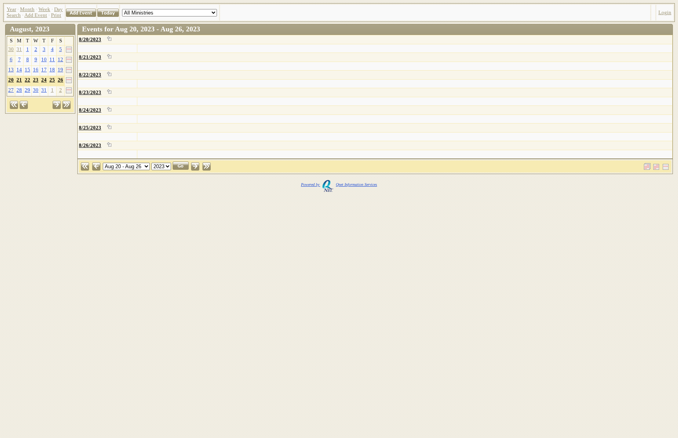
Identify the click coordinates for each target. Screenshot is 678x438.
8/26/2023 (90, 145)
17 (44, 70)
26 (60, 80)
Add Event (35, 15)
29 (27, 90)
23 (35, 80)
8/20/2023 (90, 39)
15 (27, 70)
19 (60, 70)
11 (52, 59)
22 (27, 80)
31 (19, 49)
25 (52, 80)
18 (52, 70)
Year (11, 9)
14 (19, 70)
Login (664, 12)
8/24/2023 (90, 110)
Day (58, 9)
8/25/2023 (90, 128)
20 (11, 80)
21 (19, 80)
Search (14, 15)
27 (11, 90)
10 (44, 59)
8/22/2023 (90, 75)
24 (44, 80)
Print (56, 15)
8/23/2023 (90, 92)
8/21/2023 (90, 57)
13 (11, 70)
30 (11, 49)
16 (35, 70)
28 (19, 90)
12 (60, 59)
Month (27, 9)
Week (44, 9)
